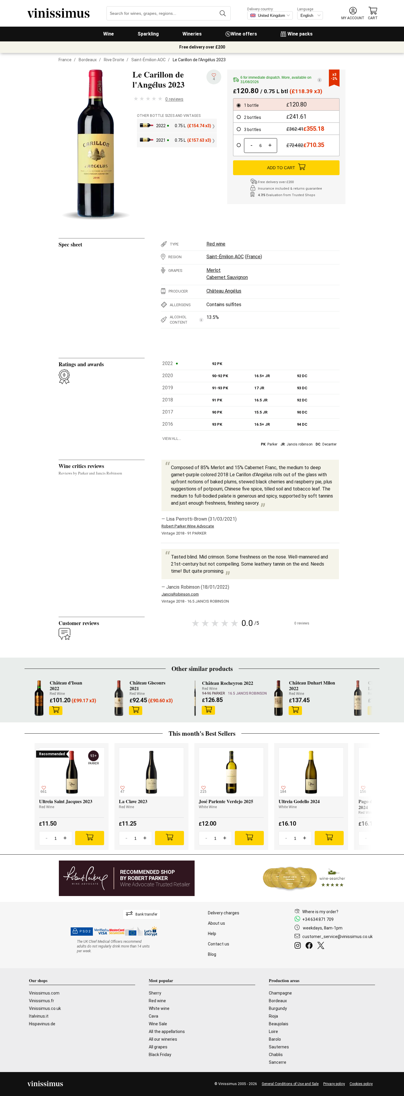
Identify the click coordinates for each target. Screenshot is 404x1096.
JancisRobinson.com (180, 594)
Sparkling (148, 34)
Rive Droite (114, 59)
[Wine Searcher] (304, 878)
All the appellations (167, 1031)
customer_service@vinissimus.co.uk (337, 936)
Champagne (280, 993)
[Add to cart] (56, 710)
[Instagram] (299, 946)
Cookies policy (361, 1084)
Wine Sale (158, 1023)
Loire (273, 1031)
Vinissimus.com (44, 993)
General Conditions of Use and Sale (290, 1084)
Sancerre (277, 1062)
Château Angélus (223, 291)
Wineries (192, 34)
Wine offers (244, 34)
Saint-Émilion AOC (148, 59)
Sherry (155, 993)
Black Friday (160, 1054)
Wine (108, 34)
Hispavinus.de (42, 1023)
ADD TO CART (281, 167)
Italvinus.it (39, 1016)
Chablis (276, 1054)
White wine (159, 1008)
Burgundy (278, 1008)
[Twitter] (322, 946)
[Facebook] (310, 946)
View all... (171, 439)
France (65, 59)
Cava (153, 1016)
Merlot (213, 270)
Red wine (215, 244)
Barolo (275, 1039)
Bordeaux (88, 59)
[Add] (89, 838)
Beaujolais (278, 1023)
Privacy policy (334, 1084)
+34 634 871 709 (318, 919)
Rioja (273, 1016)
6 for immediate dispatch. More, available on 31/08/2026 (280, 79)
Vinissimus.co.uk (45, 1008)
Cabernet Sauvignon (227, 277)
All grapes (158, 1047)
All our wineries (163, 1039)
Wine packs (300, 34)
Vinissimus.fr (41, 1000)
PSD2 (85, 931)
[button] (352, 13)
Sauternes (279, 1047)
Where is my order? (320, 911)
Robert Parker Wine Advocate (187, 526)
